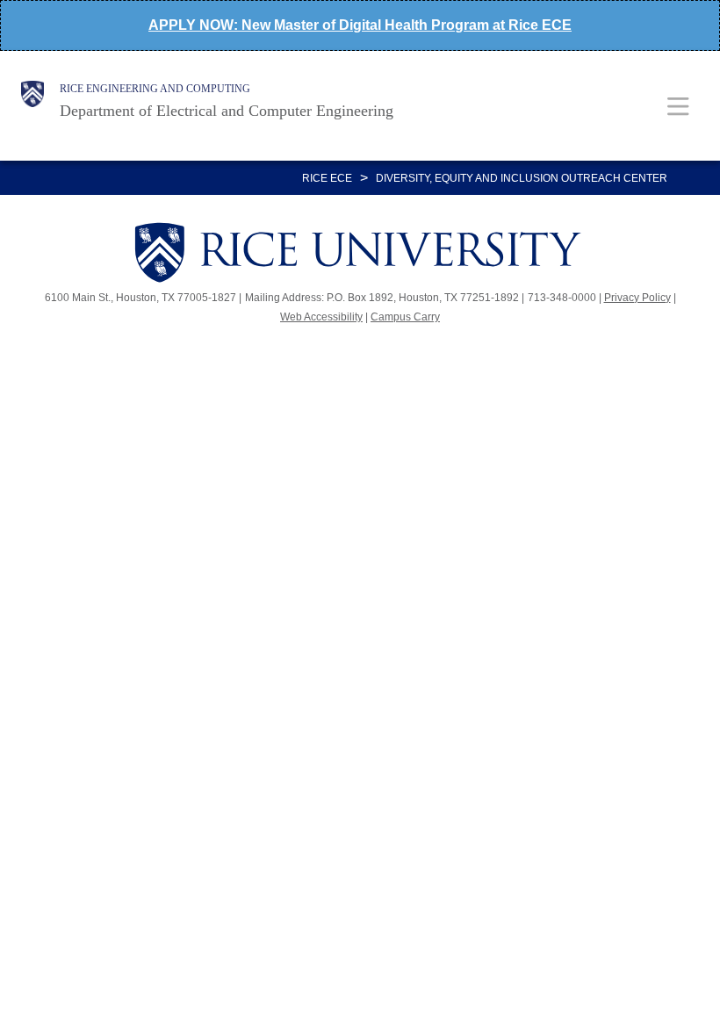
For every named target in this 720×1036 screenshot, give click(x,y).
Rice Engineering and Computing (155, 89)
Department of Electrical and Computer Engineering (226, 110)
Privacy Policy (637, 297)
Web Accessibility (321, 317)
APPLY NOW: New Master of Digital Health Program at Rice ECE (360, 25)
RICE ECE (327, 178)
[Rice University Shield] (32, 101)
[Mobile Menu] (678, 105)
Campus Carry (405, 317)
